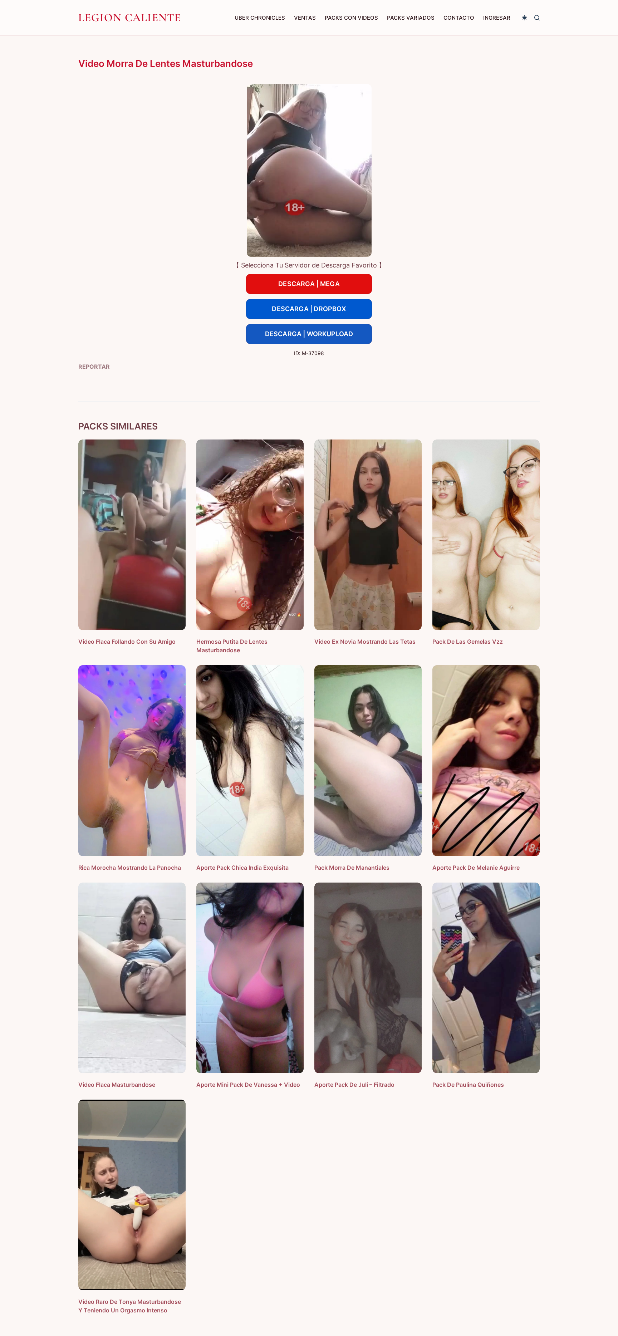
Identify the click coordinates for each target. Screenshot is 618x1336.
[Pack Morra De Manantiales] (368, 760)
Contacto (458, 17)
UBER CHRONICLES (260, 17)
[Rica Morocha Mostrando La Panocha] (132, 760)
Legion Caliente (129, 17)
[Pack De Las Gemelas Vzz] (486, 534)
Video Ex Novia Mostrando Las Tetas (365, 641)
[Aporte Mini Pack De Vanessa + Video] (250, 978)
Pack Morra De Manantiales (351, 867)
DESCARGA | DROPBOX (309, 309)
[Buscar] (537, 17)
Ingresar (496, 17)
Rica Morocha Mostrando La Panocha (129, 867)
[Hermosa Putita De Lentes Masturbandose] (250, 534)
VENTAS (305, 17)
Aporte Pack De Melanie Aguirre (476, 867)
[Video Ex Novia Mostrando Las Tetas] (368, 534)
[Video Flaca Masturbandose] (132, 978)
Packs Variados (411, 17)
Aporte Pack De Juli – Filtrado (354, 1084)
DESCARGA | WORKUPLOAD (309, 334)
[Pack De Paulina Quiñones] (486, 978)
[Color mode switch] (524, 17)
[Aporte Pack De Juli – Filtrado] (368, 978)
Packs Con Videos (351, 17)
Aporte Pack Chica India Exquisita (242, 867)
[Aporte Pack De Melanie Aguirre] (486, 760)
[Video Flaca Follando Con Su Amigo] (132, 534)
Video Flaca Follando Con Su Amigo (127, 641)
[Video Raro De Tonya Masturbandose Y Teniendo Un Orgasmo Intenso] (132, 1195)
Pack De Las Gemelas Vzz (467, 641)
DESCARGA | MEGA (309, 284)
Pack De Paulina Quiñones (468, 1084)
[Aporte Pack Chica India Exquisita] (250, 760)
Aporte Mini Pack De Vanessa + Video (248, 1084)
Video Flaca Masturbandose (116, 1084)
